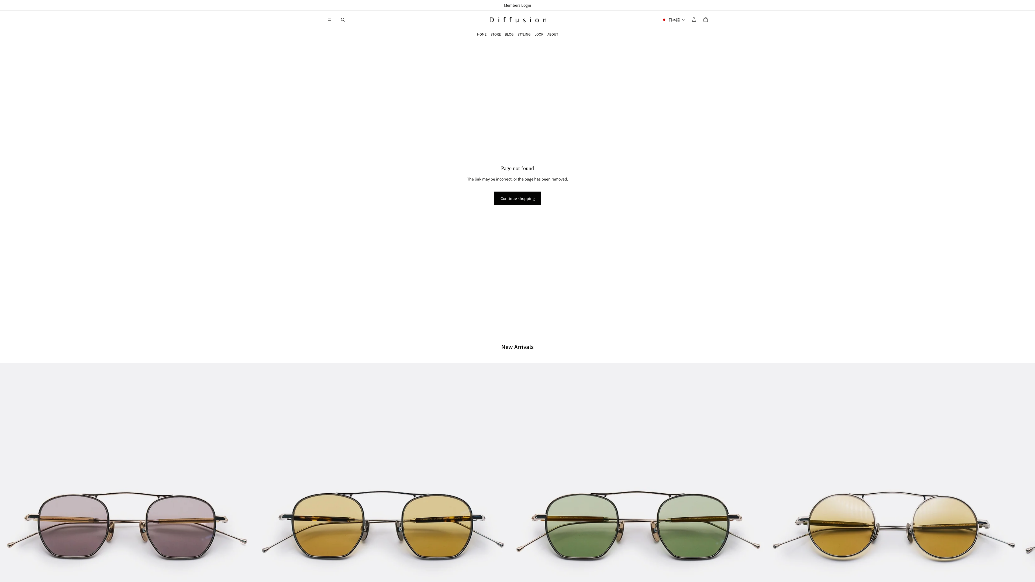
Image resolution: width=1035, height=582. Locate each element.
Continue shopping (518, 198)
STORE (496, 34)
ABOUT (552, 34)
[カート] (706, 20)
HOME (482, 34)
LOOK (538, 34)
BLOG (509, 34)
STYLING (524, 34)
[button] (673, 20)
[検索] (343, 20)
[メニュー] (329, 19)
